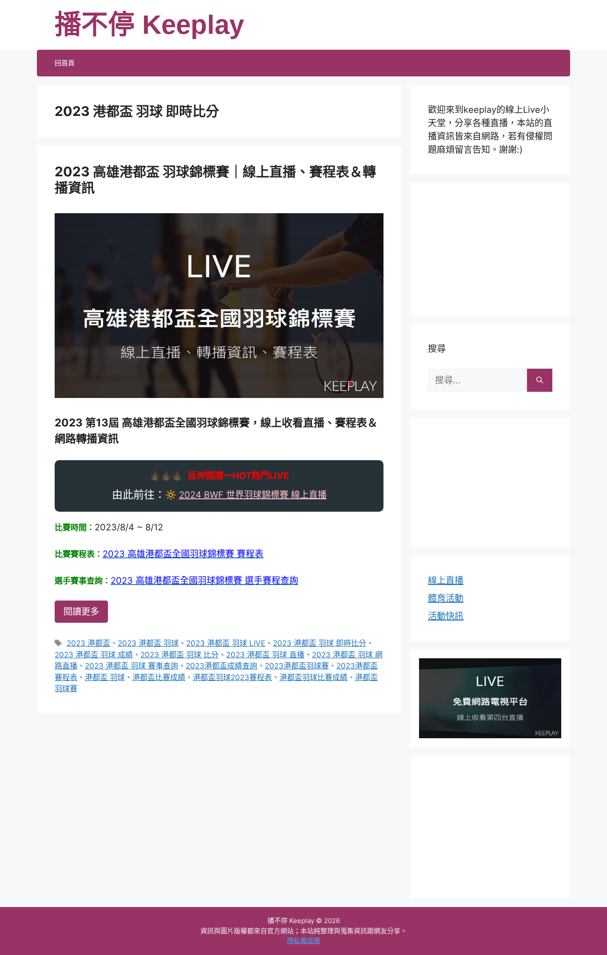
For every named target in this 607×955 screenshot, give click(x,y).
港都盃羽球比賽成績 (313, 677)
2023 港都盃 (88, 643)
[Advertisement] (490, 247)
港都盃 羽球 (105, 677)
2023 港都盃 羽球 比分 (179, 654)
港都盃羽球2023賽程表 (232, 677)
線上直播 (445, 580)
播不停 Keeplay (149, 25)
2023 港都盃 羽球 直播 (265, 654)
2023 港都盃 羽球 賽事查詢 (131, 665)
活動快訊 (445, 616)
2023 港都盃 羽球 (148, 643)
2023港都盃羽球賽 (297, 665)
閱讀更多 (81, 611)
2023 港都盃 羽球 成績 (94, 654)
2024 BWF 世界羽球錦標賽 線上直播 (253, 494)
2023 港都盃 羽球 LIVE (225, 643)
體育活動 (445, 598)
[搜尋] (539, 380)
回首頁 (65, 63)
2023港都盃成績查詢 (221, 665)
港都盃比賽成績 (158, 677)
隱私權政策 (303, 940)
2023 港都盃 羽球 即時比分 (319, 643)
